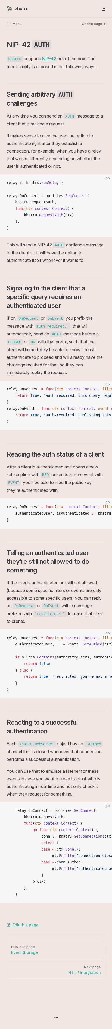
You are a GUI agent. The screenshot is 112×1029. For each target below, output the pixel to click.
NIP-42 (49, 58)
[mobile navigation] (103, 8)
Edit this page (26, 925)
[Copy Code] (103, 183)
